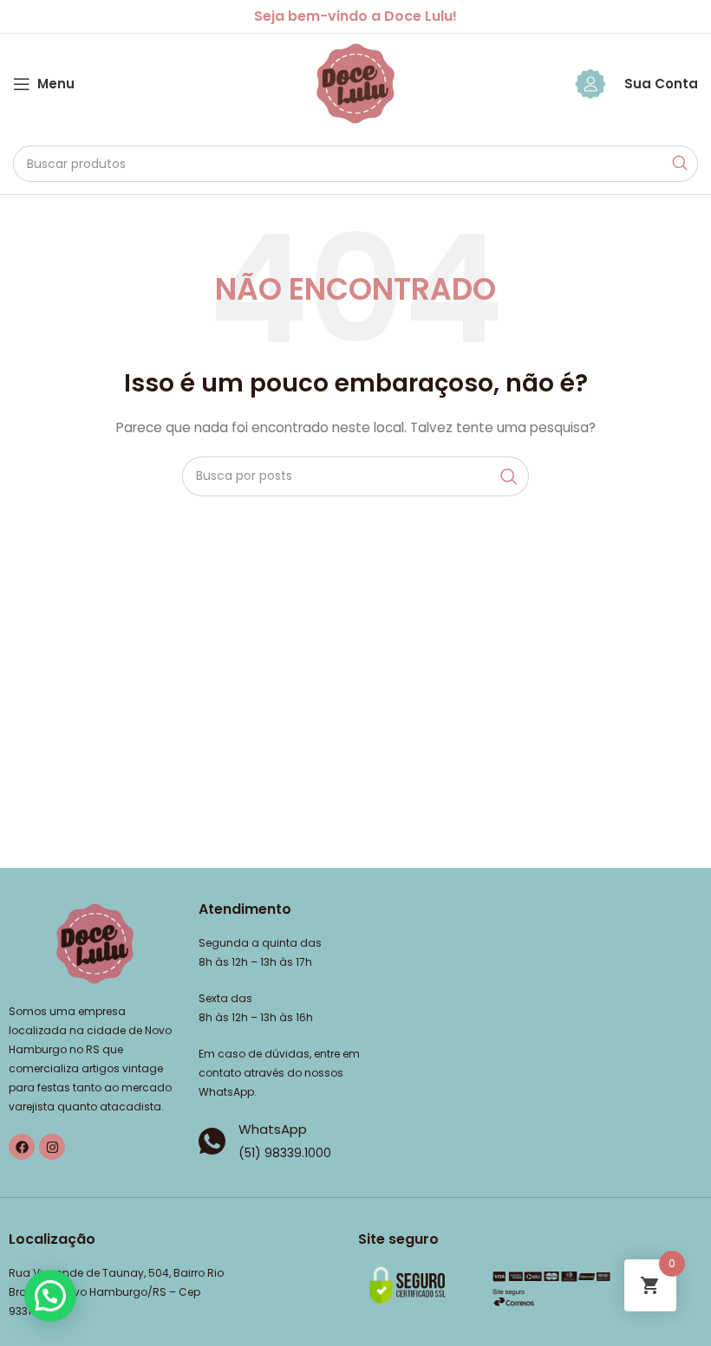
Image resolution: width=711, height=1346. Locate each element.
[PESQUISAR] (680, 164)
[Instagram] (52, 1147)
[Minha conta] (590, 84)
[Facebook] (22, 1147)
